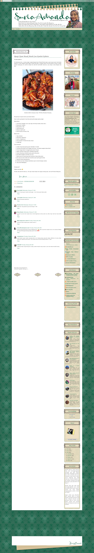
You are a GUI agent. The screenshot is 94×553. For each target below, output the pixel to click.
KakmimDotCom (69, 285)
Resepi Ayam (20, 183)
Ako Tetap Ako (69, 289)
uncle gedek (20, 197)
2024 (67, 452)
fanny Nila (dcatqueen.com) (23, 227)
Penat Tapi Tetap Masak (74, 400)
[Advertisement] (47, 40)
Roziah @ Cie (20, 204)
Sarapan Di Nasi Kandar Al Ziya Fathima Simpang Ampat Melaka (74, 351)
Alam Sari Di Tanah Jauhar (72, 283)
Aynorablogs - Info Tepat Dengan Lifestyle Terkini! (72, 274)
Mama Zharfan (20, 212)
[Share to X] (42, 181)
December (69, 453)
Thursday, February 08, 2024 (35, 220)
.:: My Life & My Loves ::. (71, 281)
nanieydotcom (20, 236)
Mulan (67, 291)
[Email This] (40, 181)
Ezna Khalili (19, 190)
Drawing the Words (70, 254)
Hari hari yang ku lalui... (71, 287)
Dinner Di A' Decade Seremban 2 (74, 366)
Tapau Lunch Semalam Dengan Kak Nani (74, 373)
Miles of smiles (69, 256)
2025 (67, 450)
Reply (18, 193)
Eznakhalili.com (69, 246)
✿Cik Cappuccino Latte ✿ (22, 220)
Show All (78, 264)
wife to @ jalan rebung (71, 260)
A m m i (68, 243)
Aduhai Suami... (72, 380)
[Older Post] (58, 276)
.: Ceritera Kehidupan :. (71, 258)
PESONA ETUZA (69, 277)
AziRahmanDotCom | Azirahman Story (72, 296)
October (69, 457)
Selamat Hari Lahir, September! (71, 275)
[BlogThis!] (41, 181)
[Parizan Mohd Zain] (72, 415)
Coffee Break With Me (71, 293)
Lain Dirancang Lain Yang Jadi (74, 344)
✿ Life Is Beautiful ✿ (70, 262)
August (69, 460)
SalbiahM (19, 244)
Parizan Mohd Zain (72, 414)
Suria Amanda (69, 204)
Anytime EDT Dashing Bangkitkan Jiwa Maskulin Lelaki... (74, 337)
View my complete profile (70, 206)
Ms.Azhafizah (54, 551)
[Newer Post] (17, 276)
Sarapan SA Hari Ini (73, 394)
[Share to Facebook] (43, 181)
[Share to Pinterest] (44, 181)
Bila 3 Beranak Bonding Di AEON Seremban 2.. (74, 359)
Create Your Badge (72, 417)
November (69, 455)
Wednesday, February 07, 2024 (29, 190)
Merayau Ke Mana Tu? (74, 386)
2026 (67, 449)
